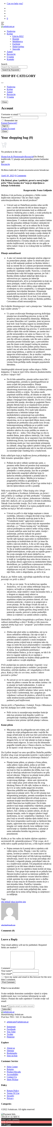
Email (4, 1006)
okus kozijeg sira (18, 901)
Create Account (8, 128)
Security (10, 1096)
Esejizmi (16, 44)
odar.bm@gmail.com (8, 925)
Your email (6, 974)
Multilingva (17, 41)
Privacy (10, 1098)
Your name (6, 971)
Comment (5, 968)
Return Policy (13, 1090)
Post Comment (8, 982)
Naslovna (11, 31)
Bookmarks (12, 1053)
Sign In (5, 126)
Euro (8, 1124)
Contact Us (12, 1077)
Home (4, 156)
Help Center (12, 1067)
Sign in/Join (12, 1055)
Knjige (10, 34)
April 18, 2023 (7, 175)
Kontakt (10, 59)
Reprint (15, 39)
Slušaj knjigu (18, 46)
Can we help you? (15, 3)
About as (11, 1048)
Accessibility (12, 1074)
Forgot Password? (9, 123)
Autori (10, 51)
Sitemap (10, 1050)
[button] (7, 18)
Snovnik (16, 49)
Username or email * (10, 114)
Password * (6, 117)
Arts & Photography (16, 156)
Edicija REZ (18, 36)
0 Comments (20, 175)
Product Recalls (14, 1072)
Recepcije (11, 54)
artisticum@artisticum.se (18, 1022)
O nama (10, 57)
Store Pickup (12, 1079)
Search (4, 64)
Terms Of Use (13, 1093)
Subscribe (6, 1009)
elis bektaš (5, 901)
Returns (10, 1069)
